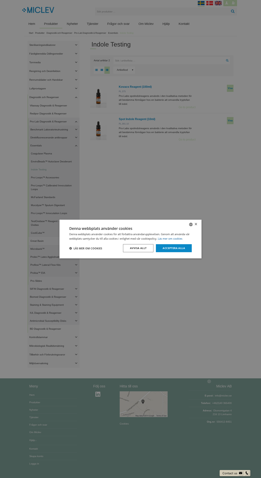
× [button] (195, 224)
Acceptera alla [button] (174, 248)
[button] (85, 248)
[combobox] (191, 224)
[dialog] (130, 239)
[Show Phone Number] (246, 473)
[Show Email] (240, 473)
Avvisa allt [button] (138, 248)
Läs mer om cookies (170, 238)
